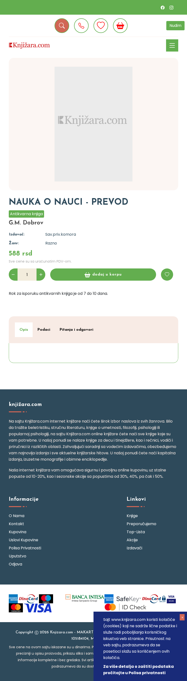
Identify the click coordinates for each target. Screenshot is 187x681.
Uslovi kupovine (23, 540)
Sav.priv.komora (60, 234)
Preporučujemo (141, 524)
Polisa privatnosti (25, 548)
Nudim (175, 25)
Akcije (132, 540)
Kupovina (17, 532)
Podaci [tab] (43, 330)
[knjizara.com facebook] (163, 7)
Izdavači (134, 548)
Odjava (15, 564)
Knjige (132, 516)
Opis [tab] (23, 330)
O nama (16, 516)
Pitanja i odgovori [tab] (76, 330)
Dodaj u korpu (107, 275)
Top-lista (136, 532)
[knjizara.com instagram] (171, 7)
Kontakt (16, 524)
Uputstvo (17, 556)
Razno (51, 243)
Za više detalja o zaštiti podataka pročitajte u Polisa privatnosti (138, 670)
